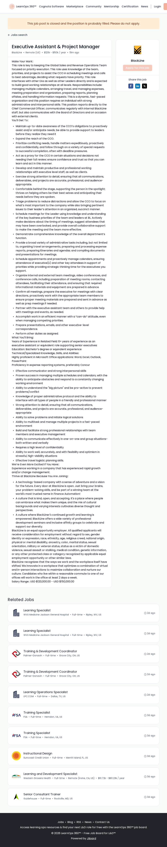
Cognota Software (51, 6)
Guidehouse (30, 798)
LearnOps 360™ (26, 6)
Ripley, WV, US (93, 614)
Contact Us (102, 822)
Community (93, 6)
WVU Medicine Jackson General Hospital (46, 614)
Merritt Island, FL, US (77, 757)
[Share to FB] (130, 86)
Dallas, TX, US (58, 696)
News (144, 6)
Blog (70, 822)
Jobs (61, 822)
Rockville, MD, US (63, 798)
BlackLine (17, 52)
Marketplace (74, 6)
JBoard (91, 838)
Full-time (77, 614)
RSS (78, 822)
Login (157, 6)
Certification (130, 6)
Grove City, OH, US (69, 655)
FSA (25, 716)
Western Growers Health (37, 778)
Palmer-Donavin (32, 655)
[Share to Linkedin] (137, 86)
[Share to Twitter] (144, 86)
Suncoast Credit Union (36, 757)
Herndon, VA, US (53, 716)
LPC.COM (28, 696)
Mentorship (111, 6)
